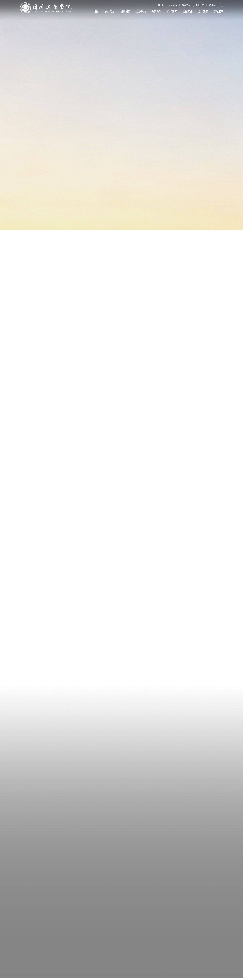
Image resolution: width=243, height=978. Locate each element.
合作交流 (203, 11)
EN (213, 5)
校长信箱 (172, 5)
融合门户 (186, 5)
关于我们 (110, 11)
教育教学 (156, 11)
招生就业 (187, 11)
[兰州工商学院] (46, 8)
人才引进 (159, 5)
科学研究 (172, 11)
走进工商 (218, 11)
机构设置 (125, 11)
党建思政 (141, 11)
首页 (97, 11)
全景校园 (200, 5)
